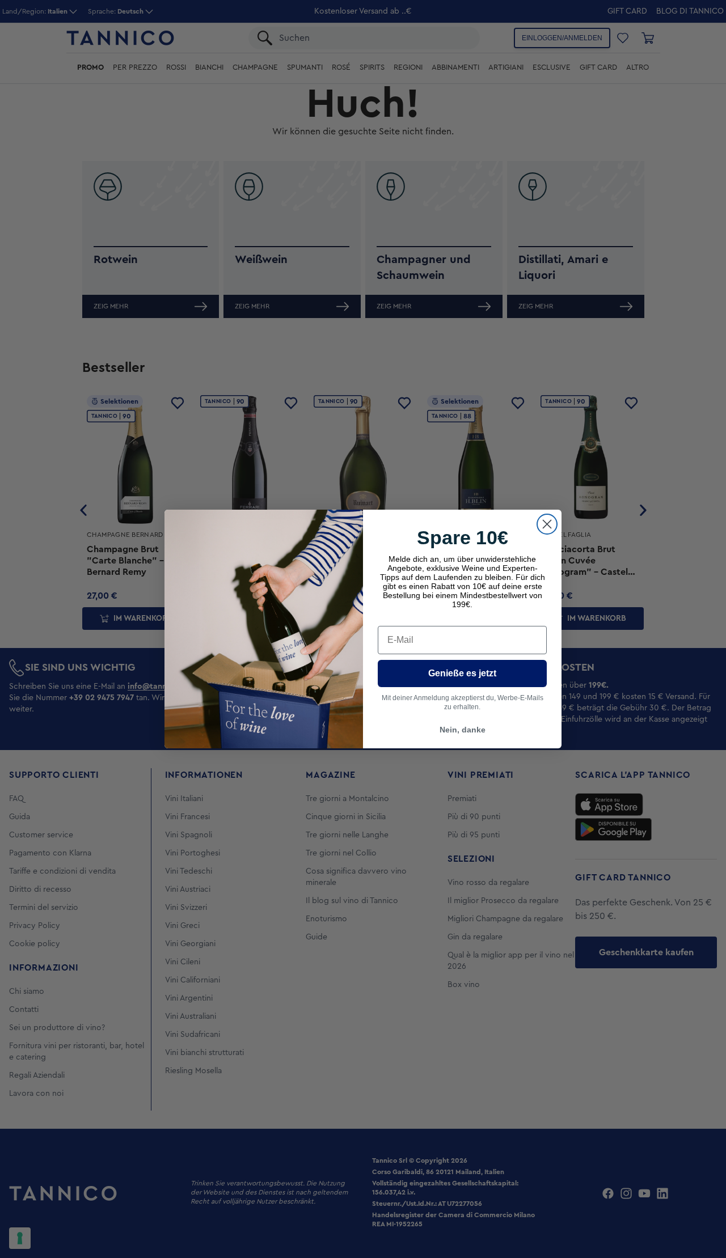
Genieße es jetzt (462, 673)
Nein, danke (463, 729)
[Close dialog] (547, 524)
